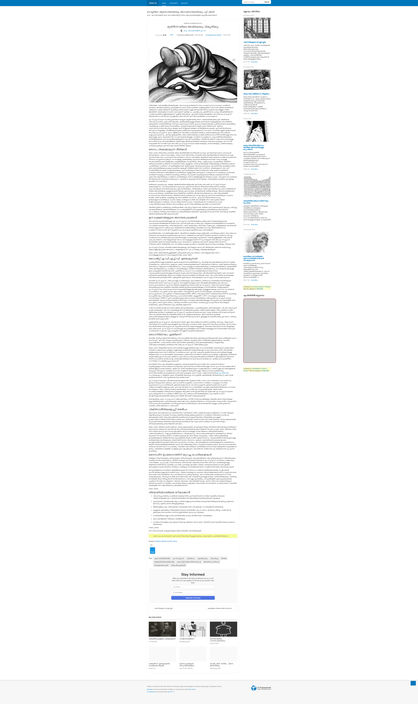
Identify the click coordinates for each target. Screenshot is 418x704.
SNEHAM (260, 289)
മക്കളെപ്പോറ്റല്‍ (184, 641)
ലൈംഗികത (214, 643)
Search (267, 2)
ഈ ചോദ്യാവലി (222, 373)
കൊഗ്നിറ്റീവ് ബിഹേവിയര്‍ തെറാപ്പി (189, 562)
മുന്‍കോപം (191, 558)
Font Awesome (151, 692)
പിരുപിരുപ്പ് (214, 558)
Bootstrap (150, 689)
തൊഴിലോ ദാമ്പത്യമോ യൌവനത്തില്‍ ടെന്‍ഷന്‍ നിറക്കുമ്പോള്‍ (253, 258)
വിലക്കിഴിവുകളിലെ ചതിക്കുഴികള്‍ (162, 638)
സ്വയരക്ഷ (153, 641)
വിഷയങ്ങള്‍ (173, 3)
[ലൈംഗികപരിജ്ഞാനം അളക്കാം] (257, 80)
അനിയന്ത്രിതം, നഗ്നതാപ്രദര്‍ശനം (217, 639)
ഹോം (164, 3)
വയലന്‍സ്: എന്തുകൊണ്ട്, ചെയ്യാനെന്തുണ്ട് (159, 664)
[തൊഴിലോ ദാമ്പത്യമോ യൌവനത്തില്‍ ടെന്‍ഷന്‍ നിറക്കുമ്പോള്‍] (257, 242)
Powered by (261, 688)
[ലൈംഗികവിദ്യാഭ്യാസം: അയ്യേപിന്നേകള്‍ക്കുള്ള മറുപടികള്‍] (257, 131)
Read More (254, 62)
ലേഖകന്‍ (184, 3)
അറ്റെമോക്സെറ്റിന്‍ (161, 565)
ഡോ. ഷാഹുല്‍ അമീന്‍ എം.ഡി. (195, 30)
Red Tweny (173, 541)
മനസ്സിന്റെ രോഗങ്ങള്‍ (213, 35)
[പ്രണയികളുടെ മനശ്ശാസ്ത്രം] (257, 28)
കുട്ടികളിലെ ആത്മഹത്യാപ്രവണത (220, 608)
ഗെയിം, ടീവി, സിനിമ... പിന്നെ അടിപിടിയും (221, 664)
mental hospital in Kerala (261, 287)
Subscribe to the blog (193, 598)
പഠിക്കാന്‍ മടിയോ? (186, 638)
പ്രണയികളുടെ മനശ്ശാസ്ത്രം (163, 608)
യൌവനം (152, 668)
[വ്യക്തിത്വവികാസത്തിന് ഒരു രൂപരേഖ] (257, 187)
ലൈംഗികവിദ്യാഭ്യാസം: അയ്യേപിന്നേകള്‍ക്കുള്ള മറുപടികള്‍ (253, 147)
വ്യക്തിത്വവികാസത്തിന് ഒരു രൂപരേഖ (255, 201)
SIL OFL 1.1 (171, 692)
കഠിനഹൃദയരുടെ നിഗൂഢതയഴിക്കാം (186, 664)
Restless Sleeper (161, 541)
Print (171, 35)
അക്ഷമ (223, 558)
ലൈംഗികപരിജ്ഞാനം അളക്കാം (256, 93)
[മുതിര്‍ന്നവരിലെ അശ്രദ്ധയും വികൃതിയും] (193, 71)
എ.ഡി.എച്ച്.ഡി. (178, 558)
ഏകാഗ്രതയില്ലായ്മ (162, 558)
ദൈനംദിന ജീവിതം (186, 668)
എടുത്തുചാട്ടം (202, 558)
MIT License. (192, 689)
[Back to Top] (413, 683)
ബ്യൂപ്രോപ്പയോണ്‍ (178, 565)
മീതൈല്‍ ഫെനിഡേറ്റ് (211, 562)
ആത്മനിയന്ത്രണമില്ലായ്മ (164, 562)
